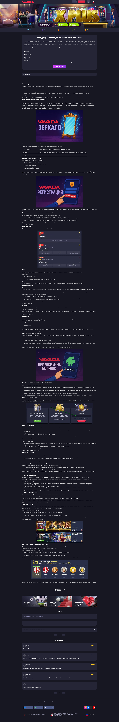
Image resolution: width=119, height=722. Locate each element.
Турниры (40, 701)
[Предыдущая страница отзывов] (55, 693)
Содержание (47, 701)
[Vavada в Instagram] (85, 707)
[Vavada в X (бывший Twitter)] (91, 707)
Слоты (25, 701)
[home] (28, 2)
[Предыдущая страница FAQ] (55, 635)
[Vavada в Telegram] (88, 1)
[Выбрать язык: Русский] (94, 1)
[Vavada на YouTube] (94, 707)
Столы (34, 701)
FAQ (53, 701)
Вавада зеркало (59, 66)
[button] (117, 15)
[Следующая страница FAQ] (63, 635)
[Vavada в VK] (88, 707)
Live (30, 701)
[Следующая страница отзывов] (63, 693)
